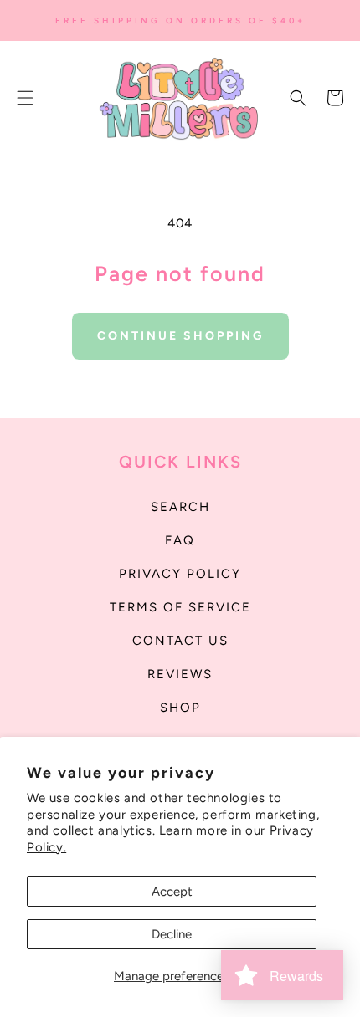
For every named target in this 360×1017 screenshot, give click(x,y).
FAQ (180, 540)
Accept (172, 891)
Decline (172, 934)
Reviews (180, 674)
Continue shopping (180, 336)
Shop (180, 707)
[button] (25, 97)
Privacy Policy (180, 573)
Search (180, 506)
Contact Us (180, 640)
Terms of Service (180, 607)
